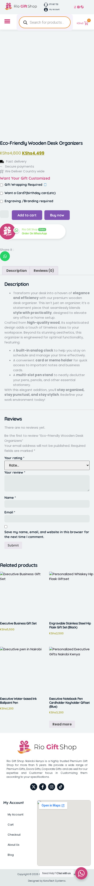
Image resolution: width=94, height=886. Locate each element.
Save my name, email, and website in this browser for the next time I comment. (46, 534)
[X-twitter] (33, 786)
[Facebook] (75, 7)
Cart (11, 824)
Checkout (14, 834)
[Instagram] (78, 7)
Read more (62, 724)
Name (10, 497)
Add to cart (27, 215)
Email (9, 512)
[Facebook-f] (42, 786)
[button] (5, 256)
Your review (14, 472)
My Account (15, 814)
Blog (11, 855)
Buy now (57, 215)
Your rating (14, 458)
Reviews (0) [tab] (44, 270)
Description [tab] (16, 270)
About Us (13, 845)
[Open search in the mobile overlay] (45, 22)
